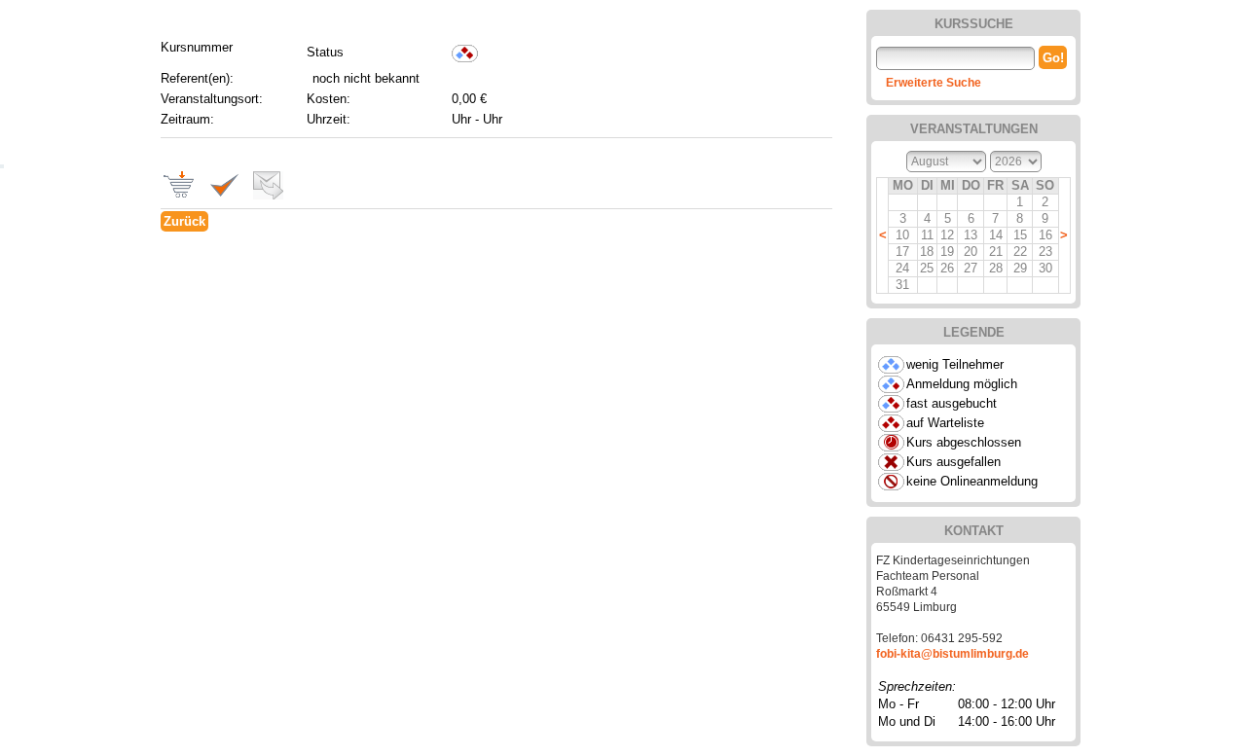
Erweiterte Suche (933, 83)
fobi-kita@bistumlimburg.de (952, 654)
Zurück (184, 221)
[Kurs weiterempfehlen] (263, 195)
